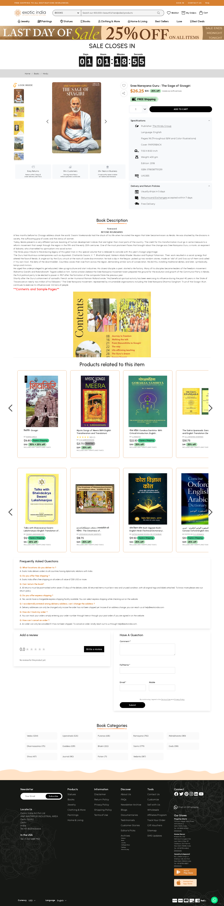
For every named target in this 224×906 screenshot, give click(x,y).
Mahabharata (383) (177, 736)
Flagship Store (180, 819)
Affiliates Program (157, 815)
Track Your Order (156, 820)
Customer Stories (130, 825)
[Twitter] (181, 795)
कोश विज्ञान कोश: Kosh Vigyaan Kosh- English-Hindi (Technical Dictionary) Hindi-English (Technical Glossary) (146, 531)
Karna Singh (31, 437)
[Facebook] (176, 795)
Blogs (124, 810)
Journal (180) (68, 756)
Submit (132, 705)
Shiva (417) (32, 756)
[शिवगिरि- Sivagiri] (42, 426)
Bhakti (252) (103, 746)
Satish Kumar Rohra (141, 534)
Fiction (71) (102, 756)
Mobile (152, 682)
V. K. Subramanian (86, 440)
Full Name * (125, 665)
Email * (123, 682)
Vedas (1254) (32, 736)
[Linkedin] (196, 795)
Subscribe (53, 796)
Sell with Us (153, 804)
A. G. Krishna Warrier (194, 437)
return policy (25, 591)
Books (36, 73)
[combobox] (118, 13)
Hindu (45, 73)
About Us (126, 794)
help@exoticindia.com (154, 607)
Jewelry (72, 804)
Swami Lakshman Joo (35, 534)
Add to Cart (181, 109)
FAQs (123, 799)
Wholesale (153, 810)
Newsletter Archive (131, 804)
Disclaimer (100, 794)
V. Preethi (136, 437)
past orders (108, 615)
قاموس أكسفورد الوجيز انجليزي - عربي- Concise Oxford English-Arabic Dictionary (199, 531)
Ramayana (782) (141, 736)
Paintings (73, 815)
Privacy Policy (179, 699)
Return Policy (101, 799)
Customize (153, 799)
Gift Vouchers (154, 825)
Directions (177, 831)
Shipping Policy (103, 810)
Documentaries (129, 815)
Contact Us (153, 794)
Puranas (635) (104, 736)
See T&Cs (38, 176)
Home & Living (75, 820)
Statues (72, 794)
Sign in (180, 3)
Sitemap (152, 830)
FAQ (207, 3)
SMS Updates (154, 836)
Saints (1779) (138, 746)
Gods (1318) (173, 746)
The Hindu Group (162, 126)
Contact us (195, 3)
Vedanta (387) (139, 756)
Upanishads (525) (70, 736)
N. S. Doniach (198, 534)
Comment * (125, 641)
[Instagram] (191, 795)
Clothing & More (77, 810)
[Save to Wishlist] (123, 86)
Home (27, 73)
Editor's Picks (128, 830)
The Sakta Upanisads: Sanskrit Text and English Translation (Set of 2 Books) (199, 433)
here (87, 615)
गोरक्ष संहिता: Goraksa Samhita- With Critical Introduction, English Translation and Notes (146, 433)
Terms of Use (165, 699)
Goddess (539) (68, 746)
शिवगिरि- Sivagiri (31, 430)
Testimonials (128, 820)
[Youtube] (201, 795)
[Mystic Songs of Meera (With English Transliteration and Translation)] (95, 426)
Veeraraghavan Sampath (90, 534)
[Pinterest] (186, 795)
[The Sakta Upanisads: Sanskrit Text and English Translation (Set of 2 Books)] (200, 426)
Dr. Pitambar (156, 534)
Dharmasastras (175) (36, 746)
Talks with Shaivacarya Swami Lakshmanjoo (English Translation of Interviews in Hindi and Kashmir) (41, 531)
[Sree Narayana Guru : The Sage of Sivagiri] (18, 96)
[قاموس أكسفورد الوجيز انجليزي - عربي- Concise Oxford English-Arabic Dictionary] (200, 524)
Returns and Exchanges (154, 197)
